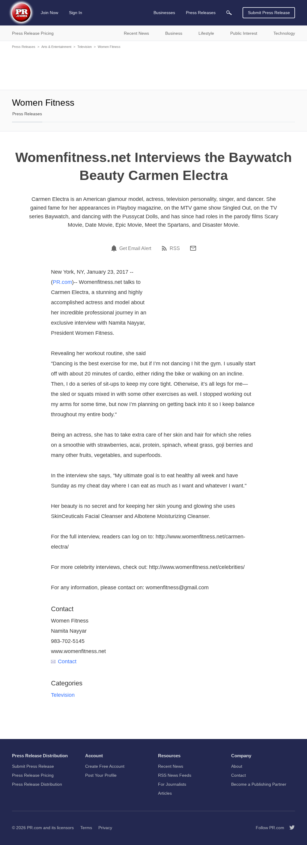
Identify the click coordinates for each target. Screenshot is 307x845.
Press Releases (23, 47)
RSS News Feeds (174, 775)
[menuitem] (229, 12)
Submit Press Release (269, 12)
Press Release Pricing (33, 775)
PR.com (62, 282)
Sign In (75, 12)
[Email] (193, 248)
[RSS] (165, 248)
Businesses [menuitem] (164, 12)
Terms (86, 828)
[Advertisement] (153, 68)
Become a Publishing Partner (258, 784)
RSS (175, 248)
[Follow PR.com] (289, 827)
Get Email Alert (135, 248)
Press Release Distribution (37, 784)
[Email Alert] (114, 248)
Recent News (170, 766)
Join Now (49, 12)
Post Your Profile (101, 775)
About (236, 766)
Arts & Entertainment (56, 47)
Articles (165, 793)
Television (84, 47)
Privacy (105, 828)
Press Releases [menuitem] (201, 12)
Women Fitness (109, 47)
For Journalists (172, 784)
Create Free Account (104, 766)
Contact (67, 661)
